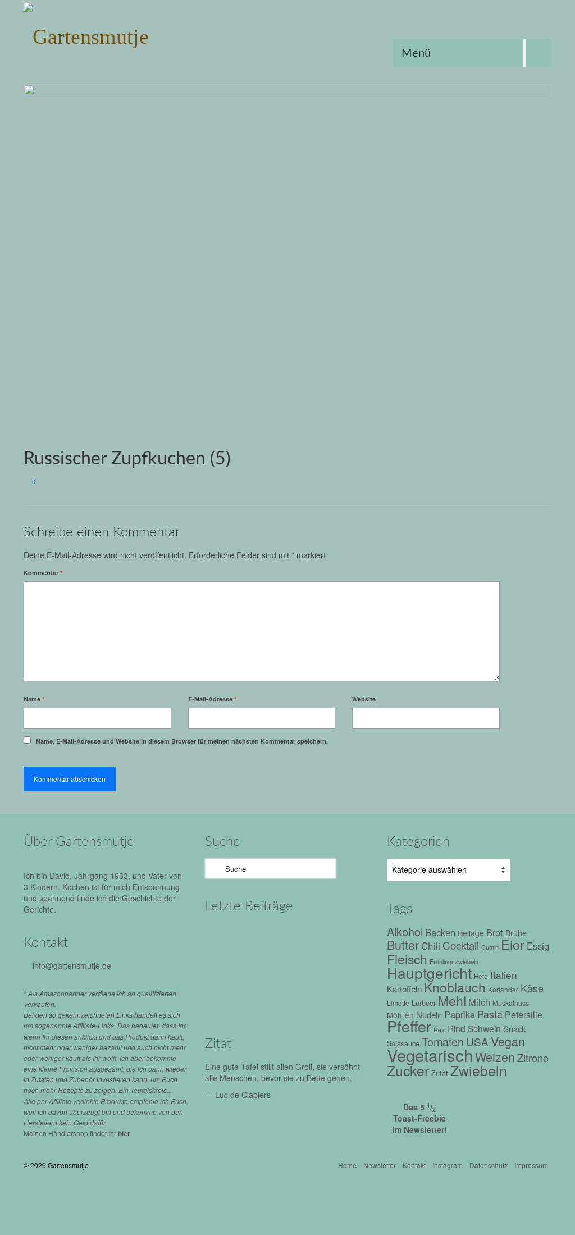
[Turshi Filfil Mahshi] (276, 937)
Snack (514, 1029)
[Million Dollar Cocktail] (324, 968)
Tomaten (443, 1041)
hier (124, 1133)
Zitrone (533, 1057)
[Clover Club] (276, 968)
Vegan (508, 1041)
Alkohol (405, 931)
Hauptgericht (429, 972)
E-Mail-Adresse (212, 699)
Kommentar (43, 572)
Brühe (516, 932)
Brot (494, 932)
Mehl (452, 1000)
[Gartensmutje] (106, 33)
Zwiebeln (478, 1070)
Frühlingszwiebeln (454, 961)
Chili (430, 945)
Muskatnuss (510, 1003)
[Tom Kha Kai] (324, 937)
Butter (403, 944)
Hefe (481, 976)
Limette (398, 1003)
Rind (457, 1028)
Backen (440, 932)
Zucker (408, 1070)
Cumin (490, 947)
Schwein (484, 1028)
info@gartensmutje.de (72, 965)
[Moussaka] (229, 999)
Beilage (471, 932)
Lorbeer (424, 1002)
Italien (503, 975)
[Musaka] (276, 999)
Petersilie (523, 1014)
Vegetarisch (430, 1055)
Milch (479, 1002)
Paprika (459, 1014)
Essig (538, 946)
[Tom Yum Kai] (229, 968)
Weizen (495, 1056)
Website (364, 699)
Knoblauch (455, 987)
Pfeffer (409, 1026)
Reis (439, 1030)
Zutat (439, 1073)
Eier (512, 944)
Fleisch (407, 959)
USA (477, 1041)
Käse (532, 988)
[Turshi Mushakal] (229, 937)
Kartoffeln (404, 988)
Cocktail (460, 945)
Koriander (503, 989)
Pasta (490, 1014)
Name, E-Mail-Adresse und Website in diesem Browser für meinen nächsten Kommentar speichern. (182, 741)
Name (34, 699)
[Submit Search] (213, 868)
